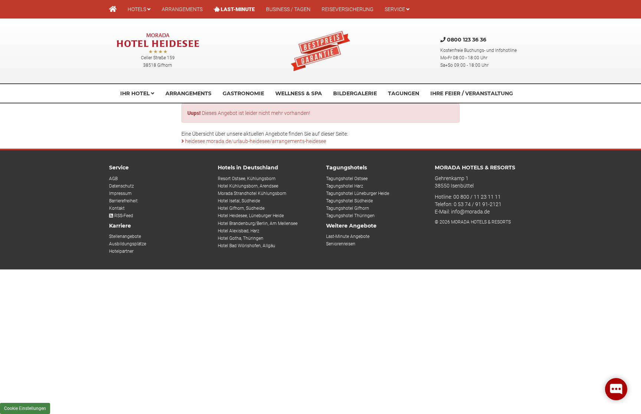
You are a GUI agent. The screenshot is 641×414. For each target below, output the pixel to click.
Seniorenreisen (340, 243)
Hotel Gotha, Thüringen (240, 238)
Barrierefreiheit (123, 200)
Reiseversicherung (348, 9)
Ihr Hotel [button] (135, 93)
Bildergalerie (355, 93)
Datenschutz (121, 186)
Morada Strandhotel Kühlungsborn (252, 193)
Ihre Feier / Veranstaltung (471, 93)
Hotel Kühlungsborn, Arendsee (248, 186)
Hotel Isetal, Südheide (239, 200)
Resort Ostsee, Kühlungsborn (247, 178)
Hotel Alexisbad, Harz (238, 231)
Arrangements (182, 9)
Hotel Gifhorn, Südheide (241, 208)
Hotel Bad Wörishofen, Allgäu (246, 245)
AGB (113, 178)
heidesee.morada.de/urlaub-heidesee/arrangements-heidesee (255, 141)
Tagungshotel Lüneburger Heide (357, 193)
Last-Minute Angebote (347, 236)
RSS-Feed (123, 215)
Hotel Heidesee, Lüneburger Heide (251, 215)
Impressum (120, 193)
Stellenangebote (125, 236)
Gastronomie (243, 93)
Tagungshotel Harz (344, 186)
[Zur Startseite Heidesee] (158, 43)
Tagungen (403, 93)
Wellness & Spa (298, 93)
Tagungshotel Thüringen (350, 215)
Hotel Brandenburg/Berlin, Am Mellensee (258, 223)
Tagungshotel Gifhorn (347, 208)
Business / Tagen (288, 9)
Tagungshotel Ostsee (347, 178)
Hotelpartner (121, 251)
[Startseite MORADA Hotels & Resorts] (112, 9)
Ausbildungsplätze (127, 243)
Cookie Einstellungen (25, 408)
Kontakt (117, 208)
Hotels (137, 9)
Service (395, 9)
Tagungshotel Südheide (349, 200)
